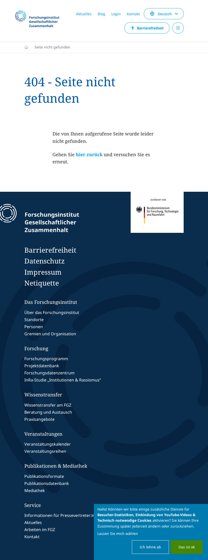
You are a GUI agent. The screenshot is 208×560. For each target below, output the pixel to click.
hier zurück (89, 154)
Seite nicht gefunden (52, 47)
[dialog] (151, 532)
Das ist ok (187, 547)
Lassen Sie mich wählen (117, 533)
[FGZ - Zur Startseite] (39, 19)
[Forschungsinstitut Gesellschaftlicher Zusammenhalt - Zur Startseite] (61, 218)
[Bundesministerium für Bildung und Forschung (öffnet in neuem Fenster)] (157, 218)
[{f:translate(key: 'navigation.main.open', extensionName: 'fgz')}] (178, 27)
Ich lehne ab (150, 547)
